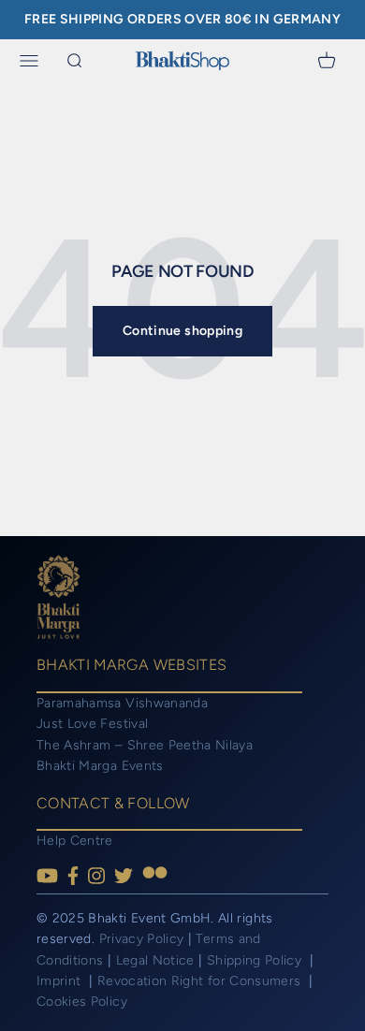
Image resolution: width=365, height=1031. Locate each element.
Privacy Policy (141, 939)
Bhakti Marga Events (100, 766)
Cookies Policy (81, 1001)
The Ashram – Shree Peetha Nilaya (144, 745)
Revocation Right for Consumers (201, 981)
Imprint (60, 981)
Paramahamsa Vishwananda (122, 703)
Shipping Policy (256, 960)
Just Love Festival (92, 724)
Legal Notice (157, 960)
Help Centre (74, 841)
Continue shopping (182, 331)
